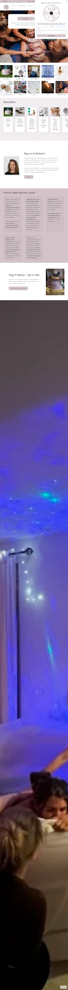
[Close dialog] (66, 2)
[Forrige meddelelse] (20, 1)
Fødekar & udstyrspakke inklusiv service (8, 120)
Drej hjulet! (51, 35)
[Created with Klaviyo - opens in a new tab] (51, 40)
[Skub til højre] (37, 137)
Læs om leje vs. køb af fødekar (18, 288)
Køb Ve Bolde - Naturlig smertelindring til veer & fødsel (20, 120)
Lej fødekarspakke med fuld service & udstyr (43, 121)
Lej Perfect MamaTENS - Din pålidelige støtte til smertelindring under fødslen (32, 121)
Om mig (29, 177)
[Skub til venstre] (30, 137)
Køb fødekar (25, 18)
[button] (14, 5)
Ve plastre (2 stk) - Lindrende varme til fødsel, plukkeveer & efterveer (55, 122)
